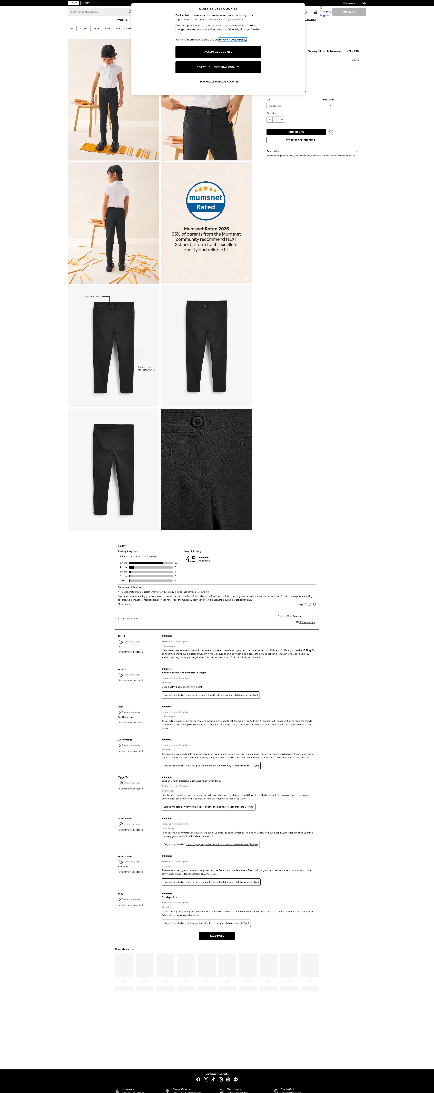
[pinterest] (228, 1079)
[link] (315, 12)
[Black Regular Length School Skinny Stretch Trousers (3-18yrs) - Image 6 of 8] (206, 346)
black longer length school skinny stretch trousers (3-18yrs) (217, 923)
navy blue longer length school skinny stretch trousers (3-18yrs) (220, 806)
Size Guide (328, 99)
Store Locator (349, 3)
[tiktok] (213, 1079)
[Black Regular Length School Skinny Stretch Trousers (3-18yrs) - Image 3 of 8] (113, 223)
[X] (206, 1079)
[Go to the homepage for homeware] (90, 3)
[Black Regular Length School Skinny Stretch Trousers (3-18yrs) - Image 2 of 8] (206, 99)
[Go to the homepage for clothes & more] (73, 3)
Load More (217, 935)
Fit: (268, 85)
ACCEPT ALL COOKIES (218, 51)
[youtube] (235, 1079)
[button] (313, 151)
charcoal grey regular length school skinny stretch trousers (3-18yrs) (222, 765)
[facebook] (198, 1079)
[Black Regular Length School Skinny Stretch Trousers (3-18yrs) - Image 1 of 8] (113, 99)
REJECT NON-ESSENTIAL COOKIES (218, 67)
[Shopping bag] (326, 12)
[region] (218, 49)
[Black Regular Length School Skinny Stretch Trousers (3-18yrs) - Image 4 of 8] (206, 223)
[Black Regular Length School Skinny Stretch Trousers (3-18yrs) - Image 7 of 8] (113, 469)
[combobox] (299, 616)
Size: (269, 99)
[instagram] (220, 1079)
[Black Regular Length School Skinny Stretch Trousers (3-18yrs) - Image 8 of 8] (206, 469)
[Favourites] (305, 12)
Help (364, 3)
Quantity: (272, 113)
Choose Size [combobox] (275, 106)
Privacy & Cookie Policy (232, 39)
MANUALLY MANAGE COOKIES (219, 81)
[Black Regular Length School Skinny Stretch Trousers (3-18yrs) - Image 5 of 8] (113, 346)
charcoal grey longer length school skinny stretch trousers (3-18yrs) (222, 695)
